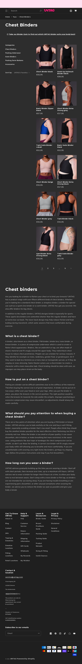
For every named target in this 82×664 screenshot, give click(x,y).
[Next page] (71, 268)
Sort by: (8, 73)
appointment (11, 594)
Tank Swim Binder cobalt (44, 146)
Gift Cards (25, 546)
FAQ (22, 519)
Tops (15, 17)
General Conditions (55, 529)
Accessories (10, 64)
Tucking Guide (41, 538)
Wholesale (25, 551)
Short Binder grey (44, 219)
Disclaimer (55, 523)
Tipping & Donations (9, 539)
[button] (6, 10)
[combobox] (26, 10)
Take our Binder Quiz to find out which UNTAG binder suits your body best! (42, 34)
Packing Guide (41, 534)
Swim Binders (10, 57)
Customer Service (24, 524)
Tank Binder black (65, 219)
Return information (25, 532)
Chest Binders (25, 17)
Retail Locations (11, 561)
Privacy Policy (56, 519)
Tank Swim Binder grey (65, 255)
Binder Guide (41, 519)
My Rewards (25, 556)
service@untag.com (14, 577)
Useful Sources (41, 556)
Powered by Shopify (26, 659)
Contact (8, 528)
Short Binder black (44, 72)
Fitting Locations (9, 554)
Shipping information (25, 540)
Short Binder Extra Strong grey (65, 109)
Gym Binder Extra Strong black (43, 255)
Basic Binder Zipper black (44, 109)
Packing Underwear (13, 53)
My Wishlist (25, 561)
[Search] (40, 10)
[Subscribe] (38, 633)
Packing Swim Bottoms (14, 60)
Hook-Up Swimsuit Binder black (65, 73)
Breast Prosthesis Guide (40, 526)
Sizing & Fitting (42, 551)
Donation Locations (9, 546)
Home (7, 17)
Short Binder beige (44, 182)
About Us (8, 519)
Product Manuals (39, 544)
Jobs (7, 533)
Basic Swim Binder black (65, 146)
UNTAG (13, 659)
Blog (7, 523)
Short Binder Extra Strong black (65, 183)
